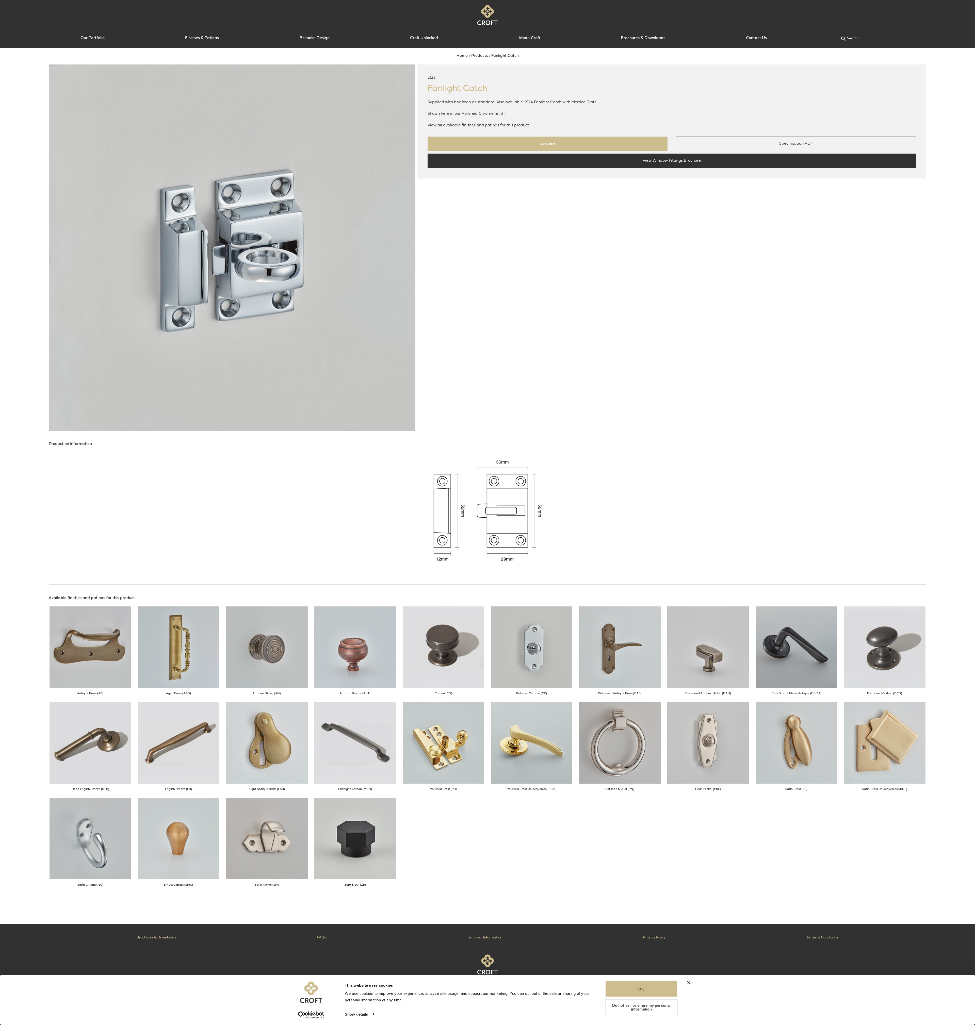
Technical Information (484, 937)
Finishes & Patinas (202, 38)
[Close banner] (689, 982)
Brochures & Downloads (643, 38)
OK (641, 989)
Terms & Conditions (822, 937)
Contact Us (756, 38)
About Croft (529, 38)
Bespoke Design (315, 38)
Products (479, 56)
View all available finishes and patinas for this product (478, 125)
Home (462, 56)
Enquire (547, 144)
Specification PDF (796, 144)
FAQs (321, 937)
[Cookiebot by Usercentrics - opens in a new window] (311, 1015)
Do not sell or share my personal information (641, 1007)
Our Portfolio (92, 38)
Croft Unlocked (424, 38)
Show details (356, 1014)
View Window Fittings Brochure (672, 161)
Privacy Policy (654, 937)
